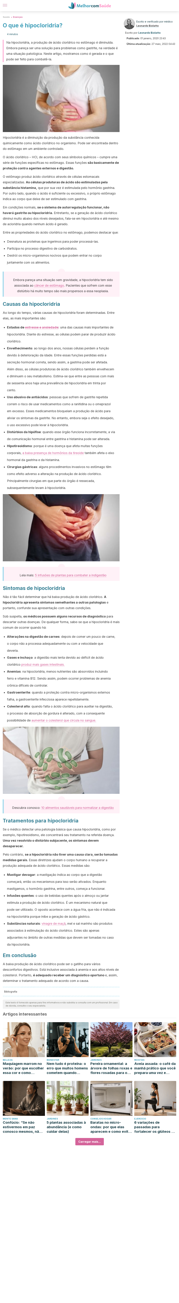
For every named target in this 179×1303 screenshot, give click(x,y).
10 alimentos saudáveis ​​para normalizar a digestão (77, 808)
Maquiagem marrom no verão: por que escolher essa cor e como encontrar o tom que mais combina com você (23, 1068)
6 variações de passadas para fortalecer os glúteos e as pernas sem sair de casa (153, 1127)
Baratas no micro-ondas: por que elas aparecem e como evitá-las (111, 1127)
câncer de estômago (49, 285)
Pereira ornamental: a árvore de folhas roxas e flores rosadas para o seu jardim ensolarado (111, 1068)
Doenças (18, 17)
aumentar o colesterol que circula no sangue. (63, 720)
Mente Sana (10, 1118)
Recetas (139, 1060)
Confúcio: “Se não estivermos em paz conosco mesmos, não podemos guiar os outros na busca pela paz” (22, 1127)
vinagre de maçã (54, 923)
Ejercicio (140, 1118)
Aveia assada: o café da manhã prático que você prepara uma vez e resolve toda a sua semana (155, 1068)
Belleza (8, 1060)
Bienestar (53, 1060)
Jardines (96, 1060)
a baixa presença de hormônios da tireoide (53, 453)
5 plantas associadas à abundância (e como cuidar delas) (66, 1127)
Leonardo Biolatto (147, 25)
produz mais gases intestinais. (43, 664)
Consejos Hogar (100, 1118)
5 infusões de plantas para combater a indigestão (70, 575)
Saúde (6, 17)
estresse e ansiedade (41, 327)
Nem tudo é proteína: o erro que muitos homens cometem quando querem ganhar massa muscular (67, 1068)
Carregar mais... (89, 1141)
